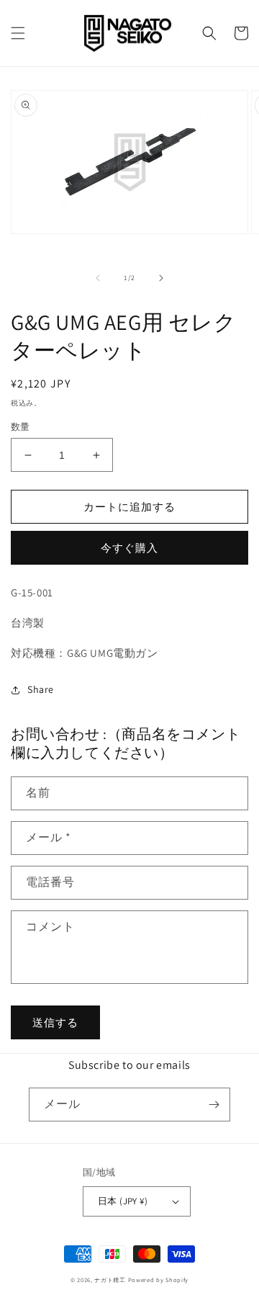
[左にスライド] (98, 278)
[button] (18, 33)
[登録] (214, 1104)
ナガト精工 (110, 1280)
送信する (55, 1022)
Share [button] (40, 689)
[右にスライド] (161, 278)
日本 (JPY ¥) (122, 1201)
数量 (20, 427)
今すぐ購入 (129, 548)
